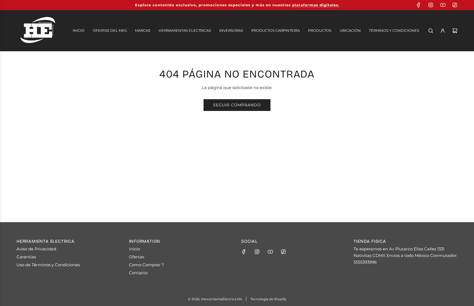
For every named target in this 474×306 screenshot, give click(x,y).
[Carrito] (455, 31)
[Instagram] (431, 5)
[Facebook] (419, 5)
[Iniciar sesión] (443, 31)
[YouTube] (443, 5)
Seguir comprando (237, 104)
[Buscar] (431, 31)
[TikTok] (455, 5)
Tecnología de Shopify (268, 299)
